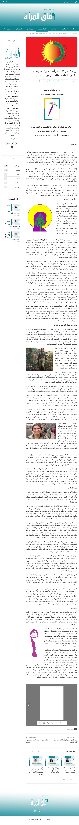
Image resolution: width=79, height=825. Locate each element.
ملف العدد (30, 29)
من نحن (66, 1)
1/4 (39, 723)
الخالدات (19, 29)
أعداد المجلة (16, 178)
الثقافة (8, 29)
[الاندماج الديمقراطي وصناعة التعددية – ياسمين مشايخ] (68, 761)
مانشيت (18, 170)
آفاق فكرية (42, 29)
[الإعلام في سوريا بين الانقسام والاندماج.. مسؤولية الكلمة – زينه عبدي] (36, 761)
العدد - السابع (70, 729)
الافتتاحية (65, 29)
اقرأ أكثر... (12, 138)
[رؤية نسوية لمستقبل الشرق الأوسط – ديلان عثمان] (52, 761)
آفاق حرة (54, 29)
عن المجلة (73, 1)
